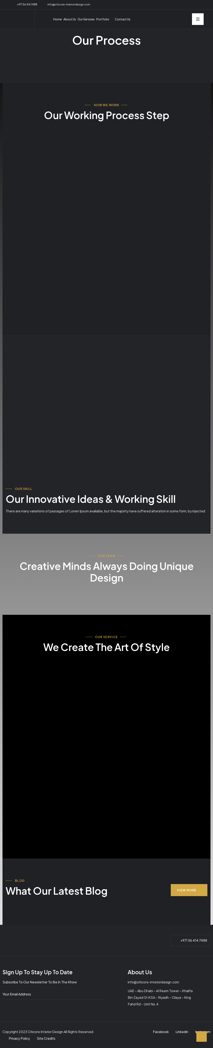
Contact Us (122, 19)
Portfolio (102, 19)
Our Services (86, 19)
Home (57, 19)
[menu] (198, 19)
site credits (46, 1038)
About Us (69, 19)
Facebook (161, 1032)
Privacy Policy (20, 1038)
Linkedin (182, 1032)
